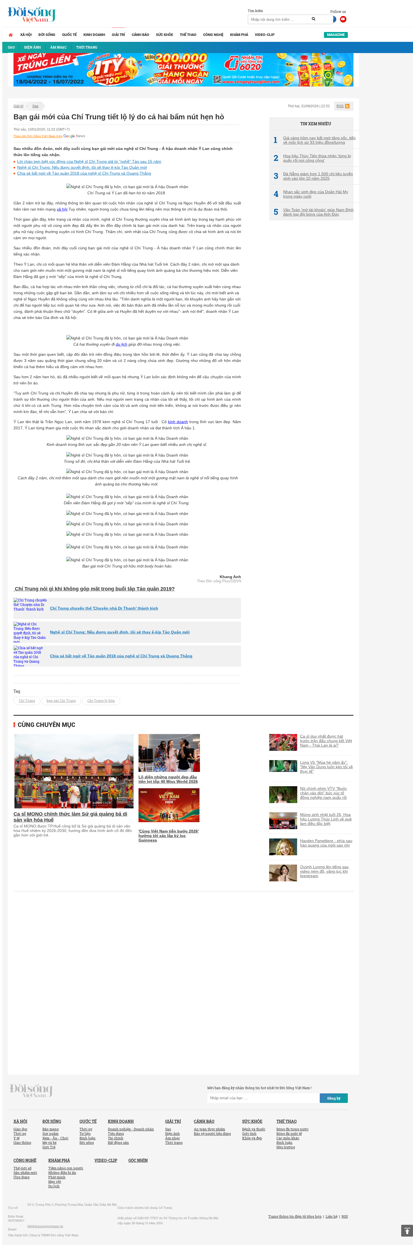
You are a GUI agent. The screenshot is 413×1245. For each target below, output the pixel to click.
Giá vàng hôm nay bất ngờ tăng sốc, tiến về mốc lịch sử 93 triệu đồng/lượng (315, 140)
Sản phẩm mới (25, 1172)
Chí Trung (27, 700)
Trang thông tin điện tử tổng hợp (294, 1216)
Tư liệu (85, 1133)
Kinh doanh (94, 35)
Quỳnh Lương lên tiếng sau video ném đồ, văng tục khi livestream (324, 871)
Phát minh (56, 1177)
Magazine (336, 35)
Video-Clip (264, 35)
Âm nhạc (172, 1138)
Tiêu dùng (116, 1133)
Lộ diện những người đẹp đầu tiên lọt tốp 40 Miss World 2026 (168, 779)
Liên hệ (331, 1216)
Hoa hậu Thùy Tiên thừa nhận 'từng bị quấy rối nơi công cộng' (312, 158)
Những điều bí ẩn (62, 1172)
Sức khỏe (164, 35)
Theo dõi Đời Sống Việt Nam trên (37, 136)
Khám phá (239, 35)
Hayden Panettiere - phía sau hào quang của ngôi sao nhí (326, 842)
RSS (340, 106)
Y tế (16, 1138)
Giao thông (22, 1142)
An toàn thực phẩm (209, 1129)
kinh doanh (178, 421)
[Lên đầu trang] (407, 1231)
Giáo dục (20, 1129)
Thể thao (188, 35)
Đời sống (46, 35)
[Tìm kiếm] (313, 19)
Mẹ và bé (49, 1142)
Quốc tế (69, 35)
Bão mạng (50, 1129)
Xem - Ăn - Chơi (55, 1138)
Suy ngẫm (50, 1133)
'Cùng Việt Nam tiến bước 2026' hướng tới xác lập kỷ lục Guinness (169, 835)
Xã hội (26, 35)
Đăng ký (334, 1098)
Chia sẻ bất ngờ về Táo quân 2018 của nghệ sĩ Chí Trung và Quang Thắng (84, 173)
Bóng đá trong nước (292, 1129)
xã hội (62, 209)
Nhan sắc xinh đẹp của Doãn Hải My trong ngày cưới (311, 194)
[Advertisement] (311, 318)
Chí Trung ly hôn (101, 700)
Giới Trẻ (48, 1147)
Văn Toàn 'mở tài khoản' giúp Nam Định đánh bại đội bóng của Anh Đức (314, 212)
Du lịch (54, 1186)
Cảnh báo (140, 35)
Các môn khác (287, 1138)
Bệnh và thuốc (253, 1129)
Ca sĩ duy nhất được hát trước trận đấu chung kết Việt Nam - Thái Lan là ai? (326, 740)
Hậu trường (285, 1147)
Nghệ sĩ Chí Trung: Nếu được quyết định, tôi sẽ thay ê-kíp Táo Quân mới (82, 167)
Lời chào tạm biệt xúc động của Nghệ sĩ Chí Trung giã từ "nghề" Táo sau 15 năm (89, 161)
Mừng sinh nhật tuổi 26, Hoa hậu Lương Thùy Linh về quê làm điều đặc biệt (326, 819)
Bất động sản (118, 1142)
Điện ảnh (172, 1133)
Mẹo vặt (54, 1181)
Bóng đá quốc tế (289, 1133)
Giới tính (249, 1133)
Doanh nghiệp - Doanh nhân (131, 1129)
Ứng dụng (21, 1177)
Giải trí (118, 35)
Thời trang (174, 1142)
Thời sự (19, 1133)
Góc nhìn (138, 1160)
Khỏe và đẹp (252, 1138)
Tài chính (115, 1138)
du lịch (121, 344)
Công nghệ (213, 35)
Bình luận (88, 1138)
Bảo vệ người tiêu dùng (212, 1133)
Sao (35, 106)
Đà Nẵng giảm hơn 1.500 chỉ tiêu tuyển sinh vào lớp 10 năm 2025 (313, 176)
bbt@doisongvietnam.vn (45, 1226)
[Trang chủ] (10, 35)
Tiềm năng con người (65, 1168)
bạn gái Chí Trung (61, 700)
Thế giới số (22, 1168)
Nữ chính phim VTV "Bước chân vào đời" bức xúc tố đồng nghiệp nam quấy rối (323, 793)
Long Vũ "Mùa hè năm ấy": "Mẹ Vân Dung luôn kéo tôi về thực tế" (326, 767)
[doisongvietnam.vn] (31, 1090)
